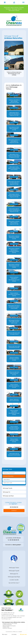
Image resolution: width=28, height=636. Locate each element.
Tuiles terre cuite (7, 482)
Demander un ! (13, 544)
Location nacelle (14, 580)
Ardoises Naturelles (8, 476)
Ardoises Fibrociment (8, 473)
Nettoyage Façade (7, 488)
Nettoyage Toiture (7, 469)
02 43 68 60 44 (14, 507)
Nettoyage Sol (6, 492)
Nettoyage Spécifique (14, 577)
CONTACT (14, 510)
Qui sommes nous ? (14, 583)
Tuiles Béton (6, 479)
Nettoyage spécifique (8, 496)
